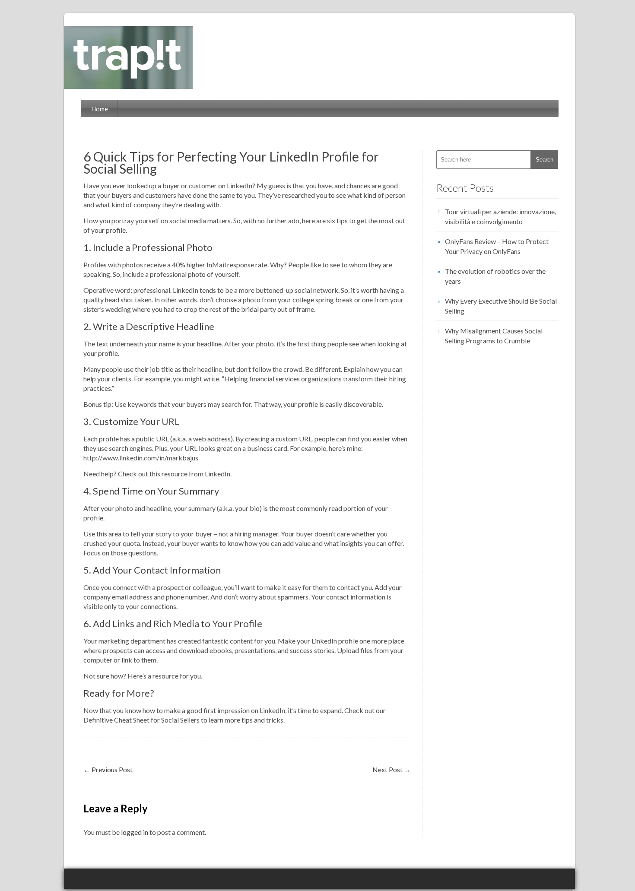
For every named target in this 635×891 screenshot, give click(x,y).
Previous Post (108, 769)
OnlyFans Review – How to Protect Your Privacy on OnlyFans (497, 246)
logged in (134, 832)
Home (99, 109)
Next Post (391, 769)
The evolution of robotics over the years (495, 276)
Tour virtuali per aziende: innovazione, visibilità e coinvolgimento (500, 216)
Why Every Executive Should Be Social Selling (501, 306)
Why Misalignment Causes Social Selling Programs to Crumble (494, 336)
